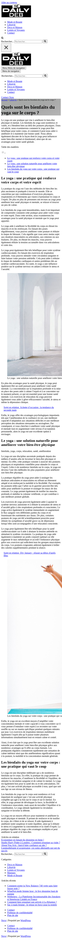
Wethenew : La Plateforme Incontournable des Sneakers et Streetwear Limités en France (33, 898)
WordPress (25, 920)
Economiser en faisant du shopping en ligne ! (22, 840)
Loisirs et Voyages (16, 30)
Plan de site (12, 915)
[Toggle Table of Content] (3, 153)
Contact (11, 33)
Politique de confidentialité (20, 912)
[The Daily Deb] (16, 17)
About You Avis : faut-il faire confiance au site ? (24, 845)
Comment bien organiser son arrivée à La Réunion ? (32, 902)
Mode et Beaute (14, 22)
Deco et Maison (14, 27)
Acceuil (4, 100)
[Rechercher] (2, 38)
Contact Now (7, 97)
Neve (3, 920)
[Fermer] (6, 47)
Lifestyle (11, 24)
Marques (11, 872)
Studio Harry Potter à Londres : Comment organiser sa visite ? (30, 842)
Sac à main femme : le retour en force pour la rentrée (32, 904)
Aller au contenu (9, 2)
